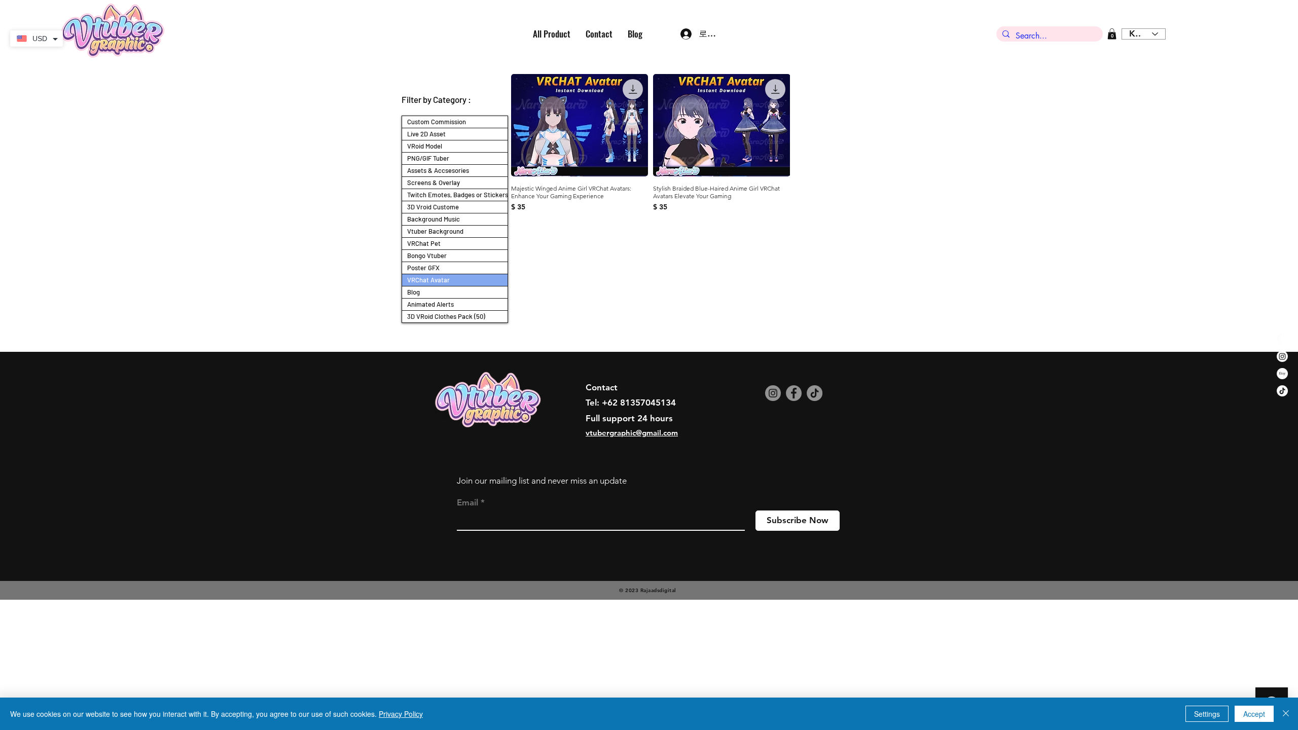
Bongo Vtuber (427, 255)
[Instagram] (773, 393)
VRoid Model (424, 146)
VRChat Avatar (428, 280)
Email (467, 502)
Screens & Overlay (433, 182)
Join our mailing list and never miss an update (542, 481)
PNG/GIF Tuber (428, 158)
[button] (1111, 34)
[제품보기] (579, 125)
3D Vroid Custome (433, 207)
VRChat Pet (424, 243)
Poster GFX (423, 268)
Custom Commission (436, 122)
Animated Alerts (430, 304)
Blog (413, 292)
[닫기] (1286, 714)
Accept (1254, 714)
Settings (1207, 714)
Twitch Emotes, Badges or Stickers (457, 195)
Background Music (433, 219)
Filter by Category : (436, 99)
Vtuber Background (435, 231)
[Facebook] (794, 393)
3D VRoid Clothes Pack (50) (446, 316)
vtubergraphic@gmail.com (632, 432)
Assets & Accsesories (438, 170)
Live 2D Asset (426, 134)
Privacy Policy (401, 714)
